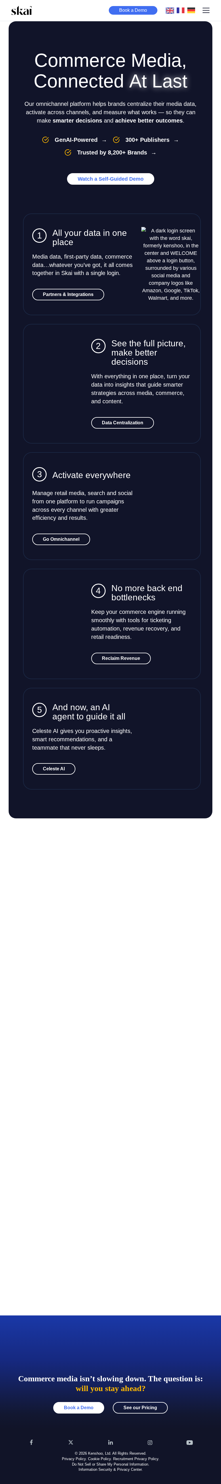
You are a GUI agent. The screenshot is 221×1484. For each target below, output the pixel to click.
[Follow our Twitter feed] (70, 1442)
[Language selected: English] (182, 10)
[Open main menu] (206, 10)
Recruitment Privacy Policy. (136, 1459)
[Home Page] (22, 10)
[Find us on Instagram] (150, 1442)
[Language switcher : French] (182, 10)
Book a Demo (133, 10)
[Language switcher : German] (192, 10)
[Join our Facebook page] (31, 1442)
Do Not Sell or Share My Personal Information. (110, 1464)
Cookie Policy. (100, 1459)
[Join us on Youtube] (189, 1442)
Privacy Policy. (74, 1459)
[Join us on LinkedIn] (110, 1442)
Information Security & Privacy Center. (111, 1470)
